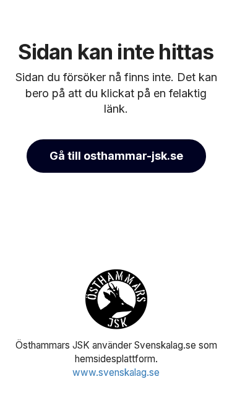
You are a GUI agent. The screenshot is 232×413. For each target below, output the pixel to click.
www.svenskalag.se (116, 372)
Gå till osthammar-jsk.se (116, 155)
